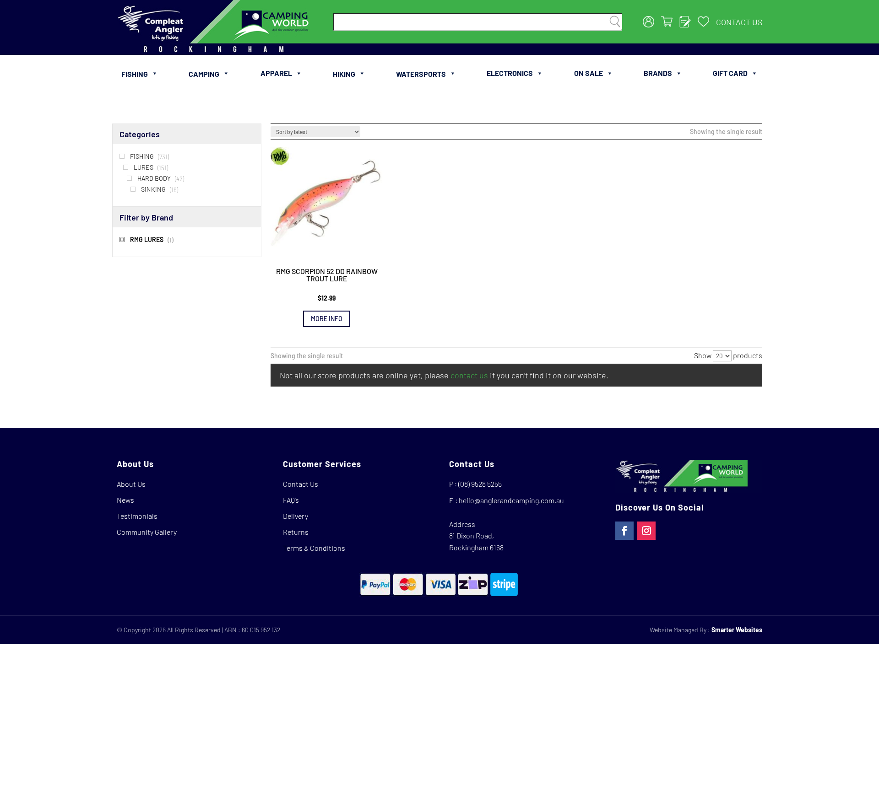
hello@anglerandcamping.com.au (511, 500)
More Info (326, 319)
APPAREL (276, 73)
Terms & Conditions (314, 547)
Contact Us (739, 22)
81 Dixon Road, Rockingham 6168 (476, 541)
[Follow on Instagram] (646, 531)
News (125, 499)
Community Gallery (147, 531)
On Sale (588, 73)
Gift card (730, 73)
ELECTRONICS (510, 73)
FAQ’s (291, 499)
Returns (296, 531)
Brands (658, 73)
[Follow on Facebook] (624, 531)
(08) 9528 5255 (480, 483)
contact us (469, 375)
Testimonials (137, 515)
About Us (131, 483)
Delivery (295, 515)
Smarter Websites (736, 630)
